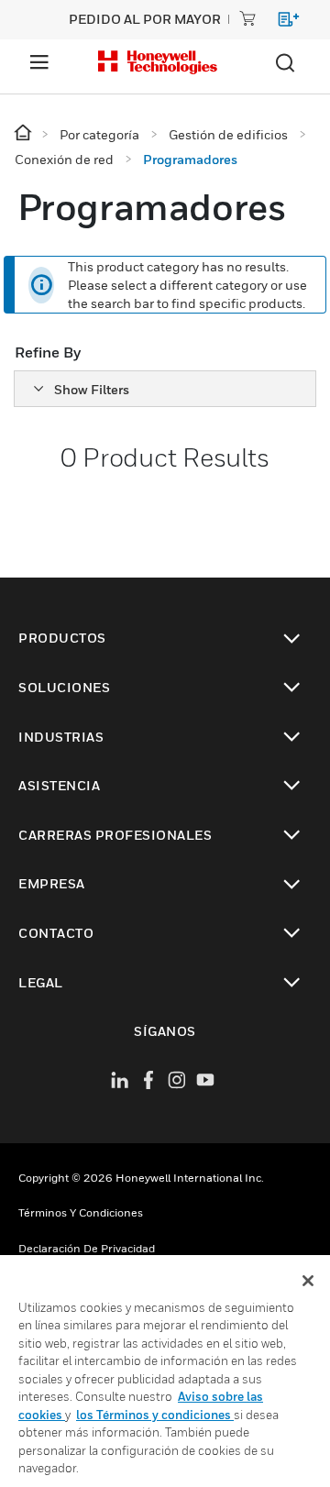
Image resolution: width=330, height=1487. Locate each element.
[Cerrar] (308, 1281)
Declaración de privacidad (86, 1248)
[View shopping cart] (280, 22)
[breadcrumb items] (24, 133)
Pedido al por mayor (145, 19)
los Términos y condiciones (155, 1414)
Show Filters (91, 389)
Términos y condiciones (80, 1212)
